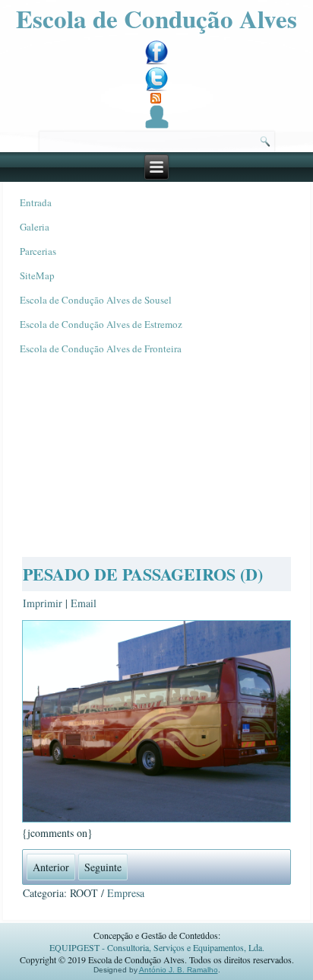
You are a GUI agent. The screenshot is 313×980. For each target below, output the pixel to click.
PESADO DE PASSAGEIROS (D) (143, 574)
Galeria (34, 227)
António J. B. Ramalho (178, 970)
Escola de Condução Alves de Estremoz (101, 324)
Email (83, 603)
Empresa (125, 893)
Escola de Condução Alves (156, 18)
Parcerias (38, 251)
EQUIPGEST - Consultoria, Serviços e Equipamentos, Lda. (156, 947)
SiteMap (37, 275)
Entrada (36, 202)
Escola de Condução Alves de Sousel (96, 300)
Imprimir (44, 603)
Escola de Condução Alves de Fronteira (101, 348)
